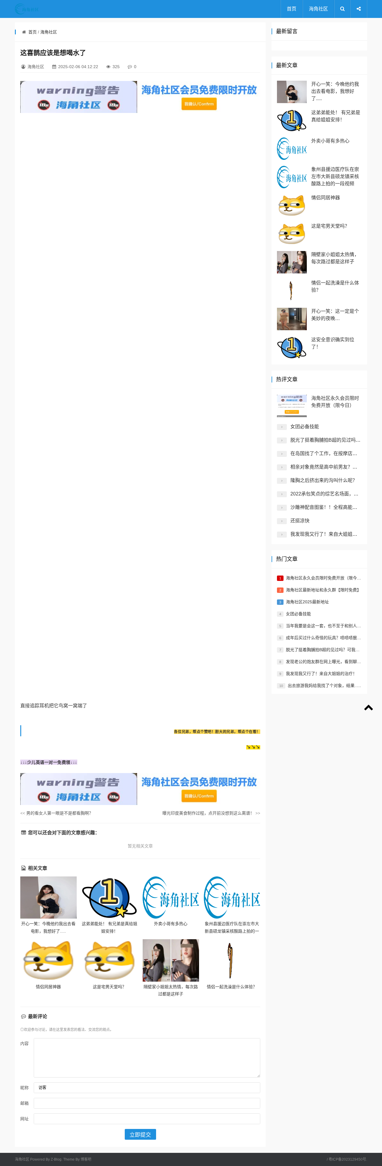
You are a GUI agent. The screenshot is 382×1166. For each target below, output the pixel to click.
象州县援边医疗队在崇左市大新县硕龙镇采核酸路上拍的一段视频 (232, 931)
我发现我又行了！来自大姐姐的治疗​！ (331, 534)
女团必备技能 (304, 426)
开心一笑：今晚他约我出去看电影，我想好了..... (335, 91)
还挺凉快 (299, 520)
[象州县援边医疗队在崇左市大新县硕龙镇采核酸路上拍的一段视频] (232, 897)
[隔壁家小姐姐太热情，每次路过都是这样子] (171, 960)
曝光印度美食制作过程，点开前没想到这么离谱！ (211, 813)
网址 (24, 1118)
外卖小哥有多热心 (170, 923)
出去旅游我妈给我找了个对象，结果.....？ (326, 685)
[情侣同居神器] (48, 960)
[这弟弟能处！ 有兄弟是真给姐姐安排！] (109, 897)
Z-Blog (56, 1159)
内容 (24, 1043)
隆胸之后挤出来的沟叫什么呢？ (323, 480)
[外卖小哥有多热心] (171, 897)
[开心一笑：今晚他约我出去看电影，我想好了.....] (48, 897)
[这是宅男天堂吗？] (109, 960)
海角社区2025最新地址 (307, 601)
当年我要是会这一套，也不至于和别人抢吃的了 (330, 625)
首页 (291, 8)
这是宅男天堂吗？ (109, 986)
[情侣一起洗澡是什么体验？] (232, 960)
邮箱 (24, 1103)
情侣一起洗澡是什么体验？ (232, 986)
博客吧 (86, 1159)
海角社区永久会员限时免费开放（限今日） (325, 578)
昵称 (24, 1087)
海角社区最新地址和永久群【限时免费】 (323, 589)
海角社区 (318, 8)
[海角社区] (39, 9)
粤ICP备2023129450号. (348, 1159)
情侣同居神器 (48, 986)
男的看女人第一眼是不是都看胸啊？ (56, 813)
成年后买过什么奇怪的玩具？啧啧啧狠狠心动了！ (332, 637)
